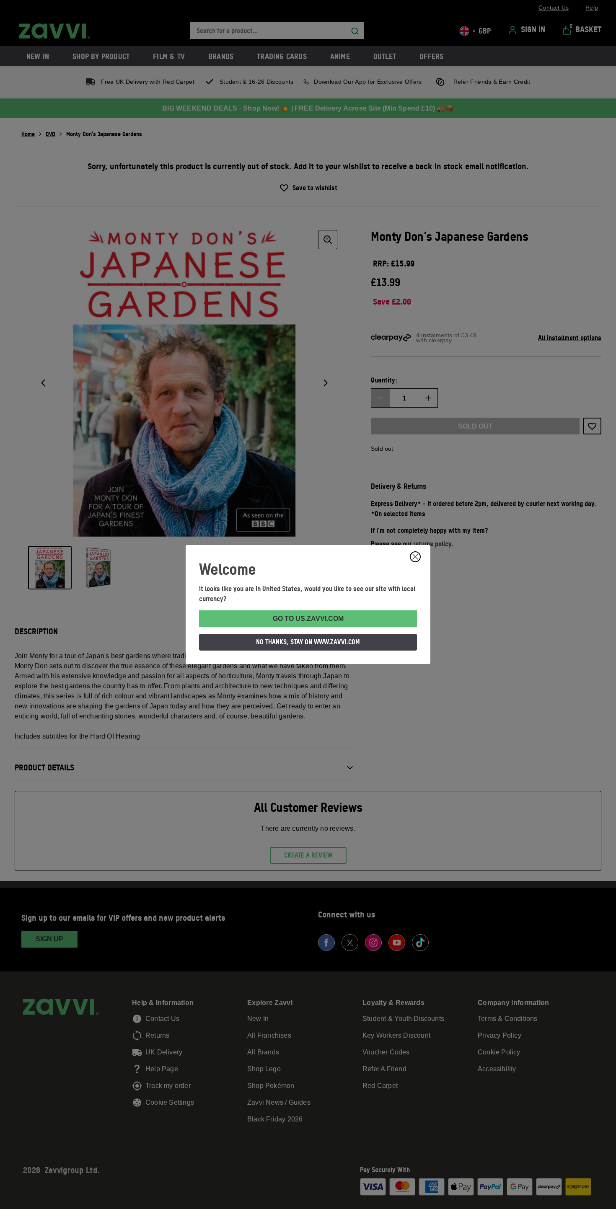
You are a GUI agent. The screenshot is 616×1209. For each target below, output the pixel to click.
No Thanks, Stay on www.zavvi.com (308, 642)
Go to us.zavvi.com (308, 618)
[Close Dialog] (415, 557)
